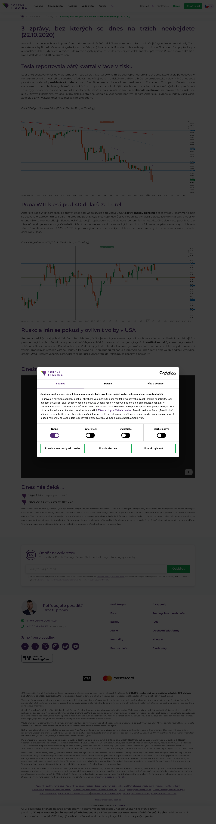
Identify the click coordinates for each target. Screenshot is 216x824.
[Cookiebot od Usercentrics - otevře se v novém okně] (162, 373)
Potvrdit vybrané (153, 448)
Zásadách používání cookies (114, 410)
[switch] (90, 435)
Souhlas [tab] (60, 383)
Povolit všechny (108, 448)
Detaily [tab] (108, 383)
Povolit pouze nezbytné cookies (62, 448)
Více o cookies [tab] (155, 383)
